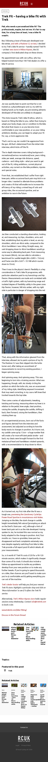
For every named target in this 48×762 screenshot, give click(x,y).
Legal (17, 745)
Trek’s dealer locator (10, 584)
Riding (5, 11)
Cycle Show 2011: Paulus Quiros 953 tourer (43, 696)
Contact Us (24, 727)
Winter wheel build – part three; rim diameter (9, 634)
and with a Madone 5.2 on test (24, 44)
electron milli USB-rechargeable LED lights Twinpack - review (34, 697)
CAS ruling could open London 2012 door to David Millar (38, 636)
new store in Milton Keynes (21, 50)
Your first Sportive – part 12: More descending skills (24, 634)
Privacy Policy (26, 745)
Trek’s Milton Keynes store (24, 599)
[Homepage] (24, 738)
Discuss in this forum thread (14, 615)
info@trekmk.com (38, 602)
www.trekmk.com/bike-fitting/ (14, 610)
